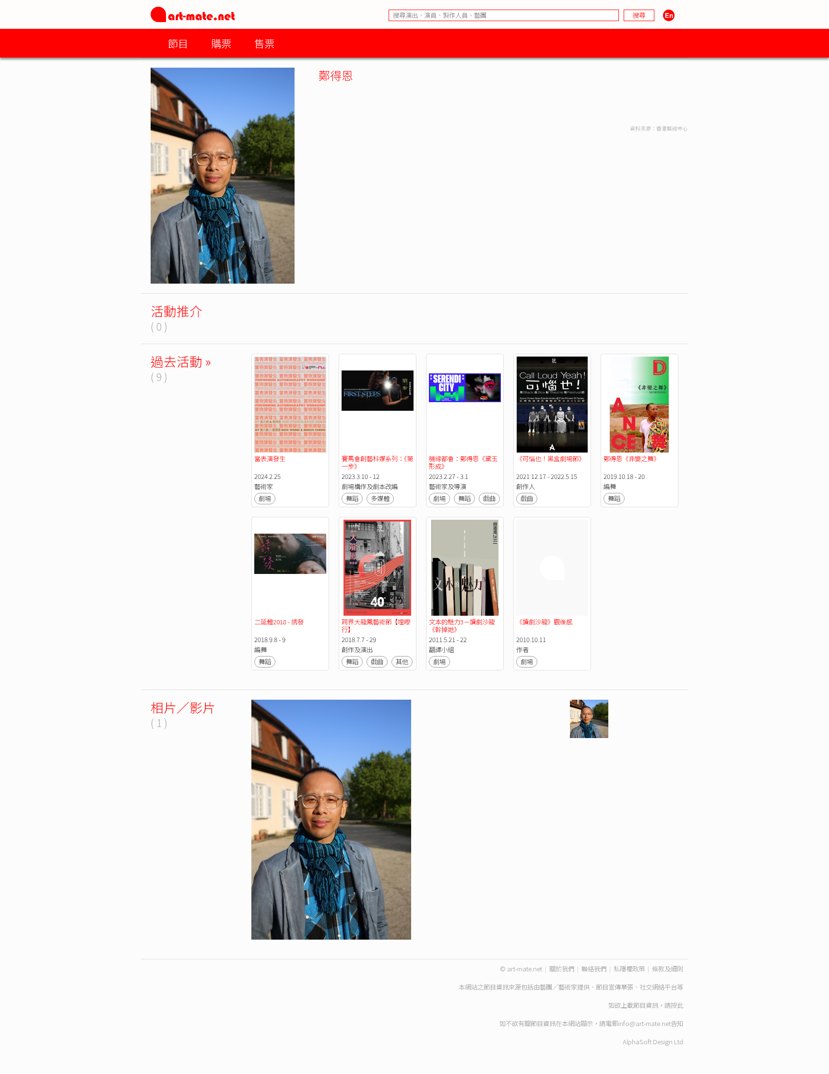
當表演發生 (269, 458)
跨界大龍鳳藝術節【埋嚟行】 (376, 625)
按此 (677, 1005)
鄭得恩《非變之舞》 (632, 458)
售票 (264, 43)
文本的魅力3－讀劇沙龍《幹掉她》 (462, 625)
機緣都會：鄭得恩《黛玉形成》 (463, 462)
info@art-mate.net (644, 1023)
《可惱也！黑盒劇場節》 (550, 458)
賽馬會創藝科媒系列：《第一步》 (377, 462)
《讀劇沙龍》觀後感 (544, 621)
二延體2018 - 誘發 (279, 621)
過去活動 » (181, 361)
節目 (178, 43)
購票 (221, 43)
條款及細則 (667, 968)
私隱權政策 (629, 968)
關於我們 (561, 968)
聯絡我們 (593, 968)
